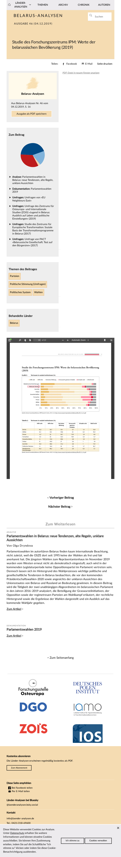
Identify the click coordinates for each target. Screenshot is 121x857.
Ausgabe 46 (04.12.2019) (33, 23)
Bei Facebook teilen (21, 788)
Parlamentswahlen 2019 (24, 629)
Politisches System (20, 292)
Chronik (83, 5)
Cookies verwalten (98, 841)
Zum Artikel (14, 609)
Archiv (63, 5)
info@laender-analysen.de (20, 818)
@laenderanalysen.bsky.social (22, 805)
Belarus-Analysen (38, 16)
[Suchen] (91, 15)
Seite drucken (104, 64)
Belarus (14, 323)
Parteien (14, 276)
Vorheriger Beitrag (61, 497)
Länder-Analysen (20, 5)
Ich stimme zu (72, 841)
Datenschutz (17, 833)
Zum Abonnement (19, 768)
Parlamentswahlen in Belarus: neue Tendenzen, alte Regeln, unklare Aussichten (32, 180)
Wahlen (38, 292)
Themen (42, 5)
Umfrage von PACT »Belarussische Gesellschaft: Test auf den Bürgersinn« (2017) (32, 242)
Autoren (104, 5)
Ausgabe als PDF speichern (31, 114)
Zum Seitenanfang (62, 657)
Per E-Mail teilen (20, 791)
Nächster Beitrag (59, 506)
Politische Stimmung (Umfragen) (28, 284)
